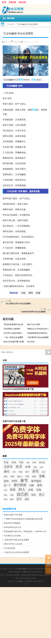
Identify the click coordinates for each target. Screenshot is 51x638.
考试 (12, 495)
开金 (34, 109)
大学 (14, 472)
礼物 (38, 489)
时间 (14, 481)
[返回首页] (48, 558)
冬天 (19, 466)
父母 (5, 490)
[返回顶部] (48, 571)
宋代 (21, 79)
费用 (11, 499)
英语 (33, 494)
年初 (12, 476)
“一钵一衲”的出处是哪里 (13, 337)
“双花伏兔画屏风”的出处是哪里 (15, 324)
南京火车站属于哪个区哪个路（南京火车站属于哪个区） (15, 341)
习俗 (21, 462)
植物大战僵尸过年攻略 (13, 514)
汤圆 (31, 485)
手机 (27, 476)
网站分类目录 (40, 568)
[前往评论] (48, 564)
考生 (5, 495)
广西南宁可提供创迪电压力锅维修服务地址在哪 (23, 518)
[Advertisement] (25, 612)
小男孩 (25, 584)
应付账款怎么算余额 (12, 535)
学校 (20, 472)
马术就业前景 (9, 548)
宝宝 (43, 472)
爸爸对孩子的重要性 (12, 523)
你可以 (42, 462)
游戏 (39, 485)
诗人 (42, 494)
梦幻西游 (20, 484)
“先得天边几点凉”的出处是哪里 (16, 552)
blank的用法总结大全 (12, 527)
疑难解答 (25, 572)
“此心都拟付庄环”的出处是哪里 (18, 303)
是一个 (7, 485)
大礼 (34, 79)
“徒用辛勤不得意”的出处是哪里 (16, 539)
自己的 (22, 494)
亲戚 (27, 462)
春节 (24, 480)
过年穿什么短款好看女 (13, 333)
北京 (35, 467)
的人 (22, 489)
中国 (14, 462)
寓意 (5, 476)
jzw (9, 42)
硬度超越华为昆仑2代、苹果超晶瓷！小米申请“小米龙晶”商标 (26, 531)
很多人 (19, 476)
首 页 (4, 2)
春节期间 (36, 481)
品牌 (41, 467)
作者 (34, 462)
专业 (6, 462)
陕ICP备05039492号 (35, 572)
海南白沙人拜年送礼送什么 (38, 328)
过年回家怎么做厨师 (12, 328)
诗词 (5, 499)
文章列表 (12, 2)
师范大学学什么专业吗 (13, 544)
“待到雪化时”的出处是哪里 (38, 337)
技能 (34, 476)
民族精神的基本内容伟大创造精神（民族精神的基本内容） (38, 333)
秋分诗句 (31, 341)
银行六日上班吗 (33, 324)
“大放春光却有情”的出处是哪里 (33, 311)
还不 (19, 499)
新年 (6, 481)
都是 (27, 499)
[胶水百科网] (25, 9)
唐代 (6, 471)
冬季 (27, 466)
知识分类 (22, 2)
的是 (31, 489)
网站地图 (17, 572)
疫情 (12, 489)
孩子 (27, 471)
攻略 (42, 476)
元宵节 (8, 467)
